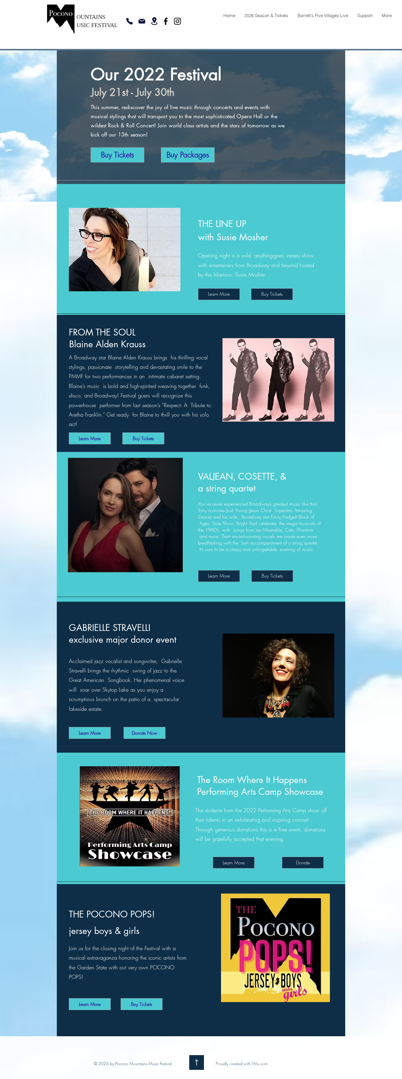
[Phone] (129, 21)
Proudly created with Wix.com (242, 1063)
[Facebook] (165, 21)
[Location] (154, 21)
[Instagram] (177, 21)
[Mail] (142, 21)
